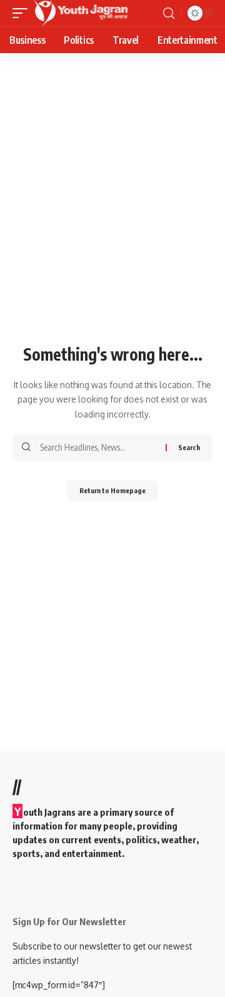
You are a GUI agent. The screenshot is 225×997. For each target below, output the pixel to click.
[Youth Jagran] (81, 13)
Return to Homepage (112, 490)
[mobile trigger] (23, 13)
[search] (169, 13)
